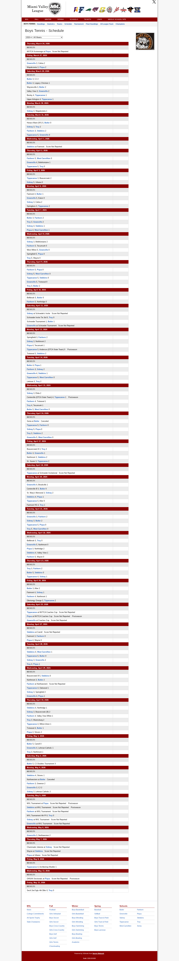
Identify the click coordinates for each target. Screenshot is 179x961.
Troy (37, 127)
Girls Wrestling (77, 922)
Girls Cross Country (56, 930)
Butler (29, 79)
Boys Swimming (78, 926)
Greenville (31, 63)
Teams (59, 24)
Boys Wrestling (77, 918)
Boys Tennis (99, 926)
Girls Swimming (78, 930)
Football (52, 910)
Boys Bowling (77, 934)
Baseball (97, 910)
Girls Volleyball (55, 914)
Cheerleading (54, 946)
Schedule (68, 24)
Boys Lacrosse (100, 930)
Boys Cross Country (56, 926)
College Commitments (35, 914)
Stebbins (41, 131)
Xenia (139, 926)
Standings (41, 24)
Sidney (30, 111)
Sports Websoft (98, 953)
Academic (75, 942)
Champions (120, 24)
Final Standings (92, 24)
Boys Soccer (54, 918)
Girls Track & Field (101, 922)
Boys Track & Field (101, 918)
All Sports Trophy (33, 918)
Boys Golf (53, 934)
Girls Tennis (53, 942)
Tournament (79, 24)
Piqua (48, 51)
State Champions (33, 922)
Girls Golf (52, 938)
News (29, 910)
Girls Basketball (78, 914)
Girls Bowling (77, 938)
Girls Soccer (54, 922)
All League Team (106, 24)
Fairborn (30, 131)
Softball (97, 914)
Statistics (51, 24)
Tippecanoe (40, 95)
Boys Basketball (78, 910)
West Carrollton (43, 158)
